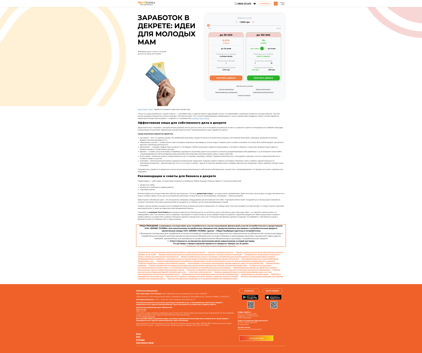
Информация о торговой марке (254, 274)
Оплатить (265, 4)
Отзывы (140, 340)
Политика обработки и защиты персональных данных (161, 263)
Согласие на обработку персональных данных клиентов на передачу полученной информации (228, 270)
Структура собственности (200, 272)
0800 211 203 (244, 3)
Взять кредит (272, 291)
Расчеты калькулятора (263, 89)
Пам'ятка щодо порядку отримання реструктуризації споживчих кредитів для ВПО (202, 276)
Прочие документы (244, 95)
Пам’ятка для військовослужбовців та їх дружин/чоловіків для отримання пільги (203, 279)
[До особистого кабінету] (276, 4)
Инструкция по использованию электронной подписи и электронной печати (171, 252)
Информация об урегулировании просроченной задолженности (210, 274)
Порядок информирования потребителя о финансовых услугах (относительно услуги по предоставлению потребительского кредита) (215, 261)
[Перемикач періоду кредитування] (263, 48)
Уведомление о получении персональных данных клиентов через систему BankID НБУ (226, 263)
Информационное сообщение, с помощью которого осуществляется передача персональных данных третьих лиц (188, 259)
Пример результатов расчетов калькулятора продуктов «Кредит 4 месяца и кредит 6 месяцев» (200, 254)
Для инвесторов (145, 343)
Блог (138, 334)
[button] (254, 3)
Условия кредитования (226, 89)
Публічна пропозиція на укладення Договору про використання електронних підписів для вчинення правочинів (198, 265)
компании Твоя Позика (200, 118)
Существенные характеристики (263, 92)
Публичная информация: (147, 291)
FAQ (138, 337)
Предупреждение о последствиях (226, 92)
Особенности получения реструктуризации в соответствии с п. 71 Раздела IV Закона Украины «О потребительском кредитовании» (204, 266)
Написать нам (256, 338)
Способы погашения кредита (220, 252)
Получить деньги (226, 78)
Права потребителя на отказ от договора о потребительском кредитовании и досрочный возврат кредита (228, 257)
